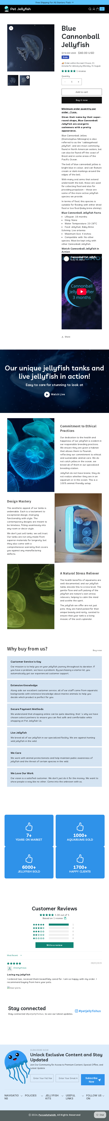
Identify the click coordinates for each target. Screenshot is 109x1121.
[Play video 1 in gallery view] (25, 80)
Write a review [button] (54, 945)
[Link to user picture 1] (14, 993)
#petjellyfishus (89, 1011)
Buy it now (82, 100)
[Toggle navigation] (102, 9)
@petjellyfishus (35, 1013)
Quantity (66, 76)
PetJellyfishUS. (47, 1114)
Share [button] (67, 336)
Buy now (97, 650)
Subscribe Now (91, 1080)
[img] (14, 963)
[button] (69, 71)
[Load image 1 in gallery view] (13, 80)
